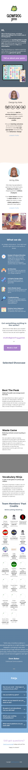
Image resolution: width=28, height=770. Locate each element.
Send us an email (8, 744)
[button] (3, 221)
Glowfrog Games (15, 762)
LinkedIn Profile (14, 135)
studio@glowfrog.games (14, 337)
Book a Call (12, 348)
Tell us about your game (14, 58)
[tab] (14, 688)
